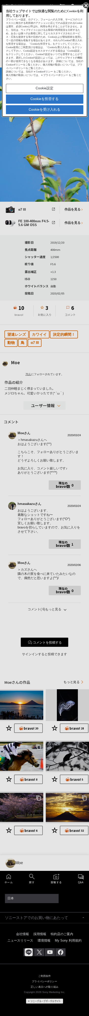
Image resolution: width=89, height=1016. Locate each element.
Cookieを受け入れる (44, 109)
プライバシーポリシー (55, 75)
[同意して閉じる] (85, 5)
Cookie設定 (44, 88)
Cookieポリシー (44, 71)
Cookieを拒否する (44, 99)
